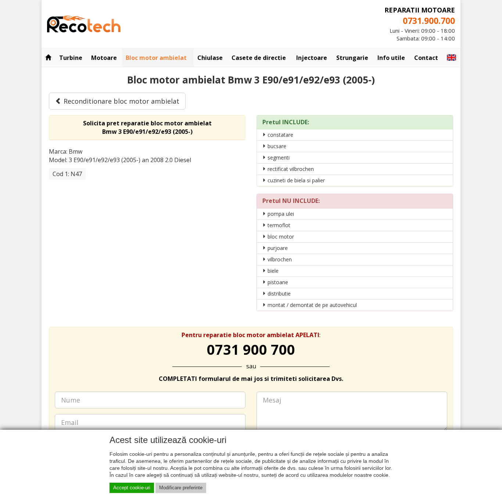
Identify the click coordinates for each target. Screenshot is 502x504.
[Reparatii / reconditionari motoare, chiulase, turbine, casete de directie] (84, 23)
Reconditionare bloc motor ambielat (120, 101)
